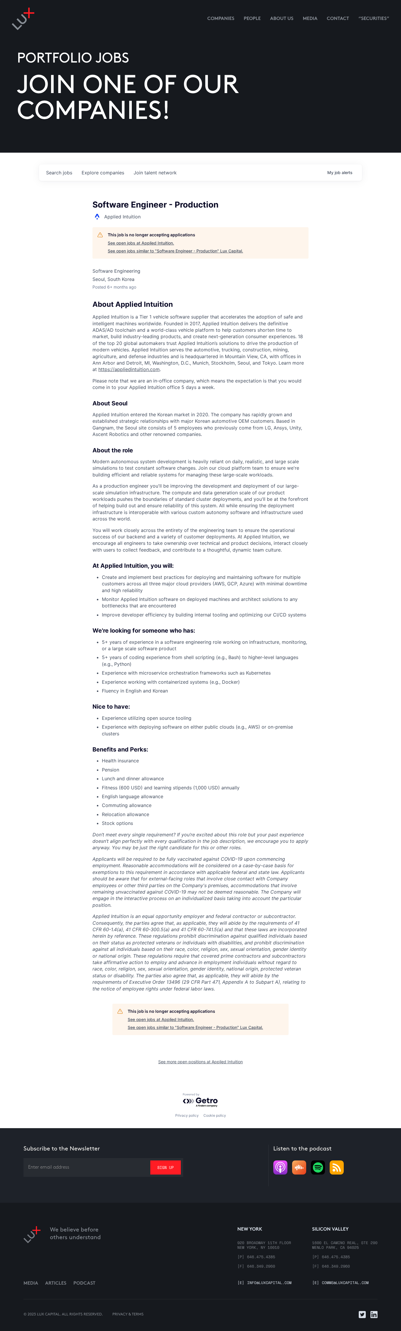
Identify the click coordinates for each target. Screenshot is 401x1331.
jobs (59, 173)
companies (103, 173)
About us (282, 19)
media (310, 19)
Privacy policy (187, 1115)
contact (338, 19)
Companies (220, 19)
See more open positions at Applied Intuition (200, 1061)
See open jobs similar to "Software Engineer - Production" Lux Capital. (175, 250)
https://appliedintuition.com (129, 369)
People (252, 19)
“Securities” (373, 19)
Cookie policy (214, 1115)
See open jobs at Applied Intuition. (141, 242)
